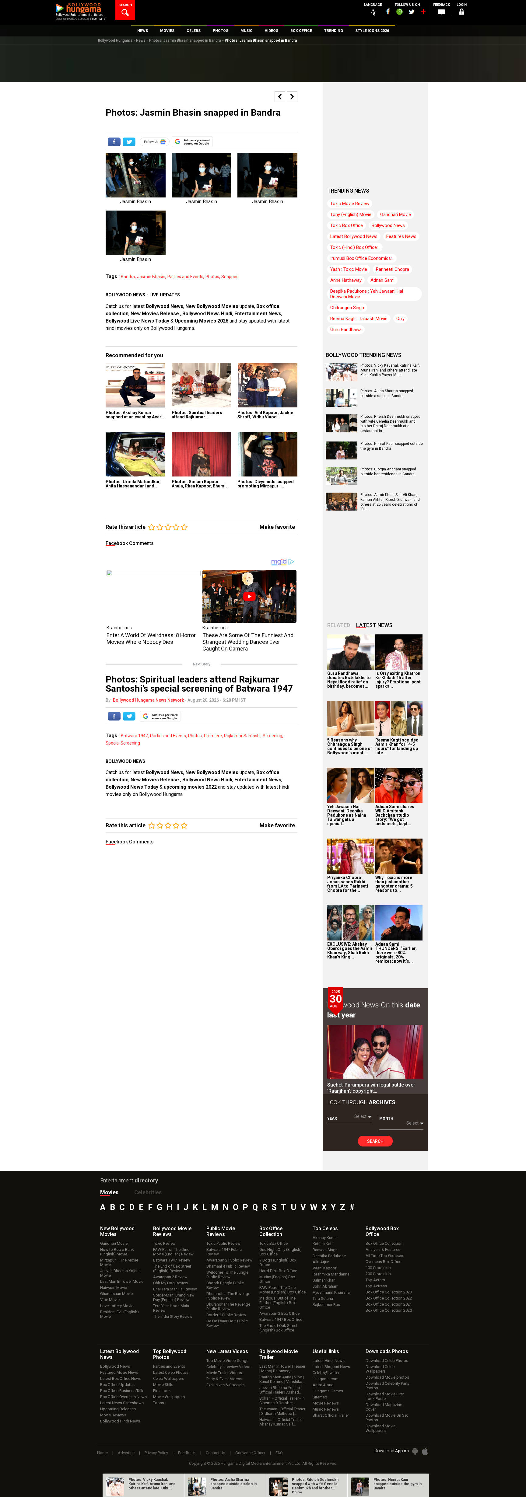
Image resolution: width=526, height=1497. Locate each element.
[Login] (461, 13)
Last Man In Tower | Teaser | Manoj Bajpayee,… (282, 1368)
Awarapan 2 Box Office (279, 1313)
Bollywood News (164, 306)
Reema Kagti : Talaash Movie (358, 318)
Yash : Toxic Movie (348, 269)
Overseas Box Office (383, 1261)
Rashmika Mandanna (331, 1274)
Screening (272, 735)
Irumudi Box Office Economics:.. (362, 258)
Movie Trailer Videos (224, 1372)
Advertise (126, 1452)
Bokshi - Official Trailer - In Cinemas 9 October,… (282, 1400)
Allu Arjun (321, 1262)
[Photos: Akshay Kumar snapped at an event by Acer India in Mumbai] (136, 385)
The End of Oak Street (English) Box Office (278, 1327)
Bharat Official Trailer (331, 1415)
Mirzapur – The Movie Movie (119, 1262)
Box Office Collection (384, 1243)
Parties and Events (185, 276)
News (141, 40)
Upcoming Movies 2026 (201, 321)
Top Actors (375, 1280)
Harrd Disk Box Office (278, 1270)
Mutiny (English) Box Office (277, 1279)
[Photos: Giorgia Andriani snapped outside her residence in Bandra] (341, 483)
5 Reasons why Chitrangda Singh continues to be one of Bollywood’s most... (349, 746)
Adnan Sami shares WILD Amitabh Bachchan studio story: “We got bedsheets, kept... (394, 815)
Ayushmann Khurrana (331, 1292)
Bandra (128, 276)
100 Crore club (378, 1267)
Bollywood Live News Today (137, 321)
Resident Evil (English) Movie (119, 1314)
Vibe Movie (110, 1299)
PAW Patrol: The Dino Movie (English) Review (173, 1251)
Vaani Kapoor (324, 1268)
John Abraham (325, 1286)
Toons (158, 1403)
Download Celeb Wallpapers (380, 1368)
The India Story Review (172, 1316)
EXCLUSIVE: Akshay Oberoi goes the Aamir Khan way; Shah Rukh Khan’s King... (350, 950)
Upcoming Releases (118, 1409)
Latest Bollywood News (353, 236)
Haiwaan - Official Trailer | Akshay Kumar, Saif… (281, 1421)
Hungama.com (325, 1379)
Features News (401, 236)
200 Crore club (378, 1274)
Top (325, 1228)
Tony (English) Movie (350, 214)
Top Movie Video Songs (227, 1360)
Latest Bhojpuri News (331, 1366)
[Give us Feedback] (441, 12)
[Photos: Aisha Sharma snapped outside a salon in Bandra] (341, 404)
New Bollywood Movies (211, 306)
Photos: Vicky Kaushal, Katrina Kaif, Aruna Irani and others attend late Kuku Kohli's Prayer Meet (390, 370)
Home (102, 1452)
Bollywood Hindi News (120, 1421)
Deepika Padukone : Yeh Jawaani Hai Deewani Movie (366, 293)
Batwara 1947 (134, 735)
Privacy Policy (156, 1452)
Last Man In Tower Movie (121, 1281)
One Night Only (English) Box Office (280, 1251)
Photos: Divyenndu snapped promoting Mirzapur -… (265, 483)
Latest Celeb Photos (170, 1372)
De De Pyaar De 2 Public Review (227, 1323)
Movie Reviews (113, 1415)
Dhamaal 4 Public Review (228, 1266)
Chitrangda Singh (347, 307)
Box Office (270, 1231)
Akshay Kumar (325, 1237)
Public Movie (220, 1231)
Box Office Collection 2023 (389, 1292)
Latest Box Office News (120, 1378)
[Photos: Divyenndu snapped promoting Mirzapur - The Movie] (267, 454)
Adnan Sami (382, 280)
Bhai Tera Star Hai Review (175, 1289)
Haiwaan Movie (113, 1287)
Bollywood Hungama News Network (148, 700)
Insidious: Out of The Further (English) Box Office (277, 1303)
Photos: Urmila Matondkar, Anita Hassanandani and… (133, 483)
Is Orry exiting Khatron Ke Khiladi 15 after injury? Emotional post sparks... (398, 680)
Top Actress (376, 1286)
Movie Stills (163, 1384)
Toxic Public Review (223, 1243)
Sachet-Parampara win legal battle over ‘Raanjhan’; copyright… (371, 1088)
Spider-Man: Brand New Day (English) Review (174, 1297)
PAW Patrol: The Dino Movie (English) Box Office (282, 1289)
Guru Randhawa (346, 329)
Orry (400, 318)
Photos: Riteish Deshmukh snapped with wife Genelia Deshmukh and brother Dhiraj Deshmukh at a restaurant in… (390, 423)
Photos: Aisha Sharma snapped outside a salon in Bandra (386, 393)
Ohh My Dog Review (170, 1283)
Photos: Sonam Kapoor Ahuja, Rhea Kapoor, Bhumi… (200, 483)
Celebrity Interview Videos (228, 1366)
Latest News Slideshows (122, 1403)
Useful (326, 1351)
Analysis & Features (383, 1249)
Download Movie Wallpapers (380, 1428)
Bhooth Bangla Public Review (225, 1285)
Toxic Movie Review (349, 203)
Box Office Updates (117, 1384)
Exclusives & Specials (225, 1385)
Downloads (387, 1351)
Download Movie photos (387, 1377)
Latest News (374, 625)
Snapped (230, 276)
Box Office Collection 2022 (389, 1298)
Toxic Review (164, 1243)
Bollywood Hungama (115, 40)
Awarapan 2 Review (170, 1277)
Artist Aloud (323, 1385)
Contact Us (215, 1452)
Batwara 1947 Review (171, 1260)
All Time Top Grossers (385, 1255)
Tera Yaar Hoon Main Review (171, 1308)
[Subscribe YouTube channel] (423, 12)
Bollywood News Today (132, 787)
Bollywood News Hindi (207, 313)
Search (375, 1141)
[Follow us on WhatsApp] (399, 12)
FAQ (279, 1452)
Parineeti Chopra (392, 269)
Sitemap (320, 1397)
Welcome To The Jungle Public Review (227, 1274)
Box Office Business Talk (121, 1390)
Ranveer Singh (325, 1250)
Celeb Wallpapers (168, 1378)
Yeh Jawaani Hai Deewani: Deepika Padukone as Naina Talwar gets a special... (346, 815)
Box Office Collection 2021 (389, 1304)
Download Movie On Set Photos (387, 1417)
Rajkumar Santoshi (242, 735)
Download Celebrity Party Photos (387, 1385)
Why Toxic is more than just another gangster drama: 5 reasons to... (394, 884)
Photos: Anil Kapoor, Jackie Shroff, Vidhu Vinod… (265, 414)
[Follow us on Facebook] (388, 11)
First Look (162, 1390)
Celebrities (148, 1192)
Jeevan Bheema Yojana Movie (120, 1273)
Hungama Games (328, 1391)
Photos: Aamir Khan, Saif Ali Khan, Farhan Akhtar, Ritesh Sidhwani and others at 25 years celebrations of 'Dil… (390, 502)
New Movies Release (155, 313)
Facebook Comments (130, 543)
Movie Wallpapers (169, 1396)
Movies (109, 1192)
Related (338, 625)
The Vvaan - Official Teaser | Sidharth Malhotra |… (282, 1411)
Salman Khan (324, 1280)
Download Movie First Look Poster (385, 1396)
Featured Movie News (119, 1372)
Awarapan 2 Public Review (229, 1260)
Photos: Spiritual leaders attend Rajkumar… (197, 414)
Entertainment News (257, 313)
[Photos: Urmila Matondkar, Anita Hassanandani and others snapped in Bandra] (136, 454)
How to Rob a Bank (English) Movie (117, 1251)
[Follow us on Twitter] (412, 11)
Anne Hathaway (346, 280)
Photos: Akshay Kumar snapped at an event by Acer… (135, 414)
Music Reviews (326, 1409)
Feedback (187, 1452)
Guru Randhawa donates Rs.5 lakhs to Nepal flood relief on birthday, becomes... (349, 680)
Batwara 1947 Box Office (280, 1319)
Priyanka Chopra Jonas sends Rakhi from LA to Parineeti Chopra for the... (347, 884)
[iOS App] (425, 1451)
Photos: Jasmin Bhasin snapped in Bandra (185, 40)
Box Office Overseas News (123, 1396)
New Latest (227, 1351)
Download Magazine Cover (384, 1407)
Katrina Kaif (323, 1243)
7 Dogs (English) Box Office (277, 1262)
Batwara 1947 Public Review (224, 1251)
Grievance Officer (250, 1452)
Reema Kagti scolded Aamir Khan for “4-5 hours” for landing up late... (397, 746)
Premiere (213, 735)
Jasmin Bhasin (151, 276)
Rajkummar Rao (326, 1304)
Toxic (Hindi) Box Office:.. (355, 247)
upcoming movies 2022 (191, 787)
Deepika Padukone (329, 1256)
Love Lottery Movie (116, 1305)
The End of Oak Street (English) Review (172, 1268)
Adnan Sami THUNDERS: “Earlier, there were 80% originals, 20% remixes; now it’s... (396, 953)
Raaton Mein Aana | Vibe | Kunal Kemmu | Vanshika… (282, 1379)
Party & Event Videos (224, 1379)
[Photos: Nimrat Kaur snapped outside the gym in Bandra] (341, 457)
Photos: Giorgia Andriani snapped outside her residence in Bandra (388, 471)
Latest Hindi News (329, 1360)
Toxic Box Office (346, 225)
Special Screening (123, 743)
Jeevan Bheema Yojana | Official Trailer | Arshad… (280, 1389)
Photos (212, 276)
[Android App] (415, 1451)
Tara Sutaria (323, 1298)
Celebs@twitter (326, 1372)
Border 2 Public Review (226, 1315)
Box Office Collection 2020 (389, 1310)
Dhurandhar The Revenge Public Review (228, 1295)
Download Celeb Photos (387, 1360)
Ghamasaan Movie (116, 1293)
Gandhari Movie (395, 214)
